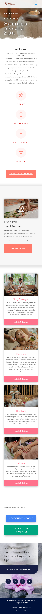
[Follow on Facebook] (8, 581)
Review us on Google (21, 518)
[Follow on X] (15, 581)
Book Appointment (21, 174)
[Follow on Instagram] (22, 581)
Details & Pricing (21, 322)
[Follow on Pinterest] (29, 581)
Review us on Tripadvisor (21, 530)
